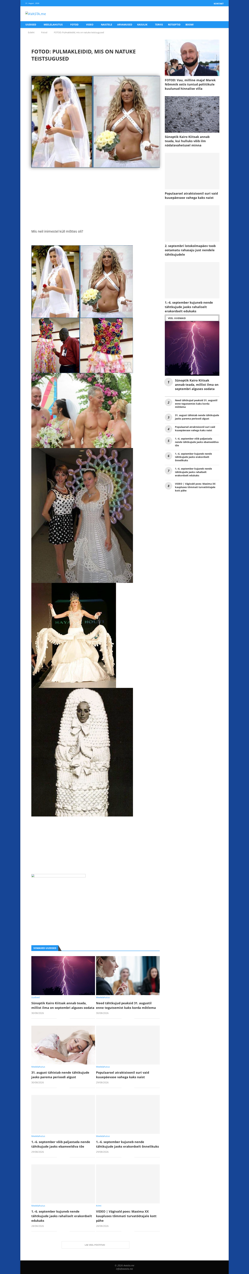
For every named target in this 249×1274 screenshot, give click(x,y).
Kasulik (142, 24)
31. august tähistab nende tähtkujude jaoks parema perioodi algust (197, 417)
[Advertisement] (95, 205)
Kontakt (219, 3)
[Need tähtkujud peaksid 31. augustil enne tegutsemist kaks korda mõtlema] (128, 975)
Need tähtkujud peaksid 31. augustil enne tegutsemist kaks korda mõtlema (196, 404)
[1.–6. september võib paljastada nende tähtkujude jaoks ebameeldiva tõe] (63, 1114)
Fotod (74, 24)
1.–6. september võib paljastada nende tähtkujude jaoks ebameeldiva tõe (197, 442)
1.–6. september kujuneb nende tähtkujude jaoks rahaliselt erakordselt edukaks (61, 1216)
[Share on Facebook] (62, 1018)
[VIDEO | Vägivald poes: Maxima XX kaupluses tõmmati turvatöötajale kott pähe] (128, 1183)
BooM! (189, 24)
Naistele (106, 24)
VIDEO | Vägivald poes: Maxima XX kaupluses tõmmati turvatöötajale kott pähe (126, 1216)
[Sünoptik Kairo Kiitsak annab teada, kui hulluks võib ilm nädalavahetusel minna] (192, 114)
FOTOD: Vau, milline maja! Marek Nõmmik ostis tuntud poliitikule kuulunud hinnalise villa (190, 84)
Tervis (159, 24)
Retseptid (174, 24)
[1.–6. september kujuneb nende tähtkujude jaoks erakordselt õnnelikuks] (128, 1114)
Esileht (31, 32)
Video (89, 24)
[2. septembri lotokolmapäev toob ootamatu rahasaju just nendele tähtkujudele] (192, 223)
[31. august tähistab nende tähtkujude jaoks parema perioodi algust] (63, 1045)
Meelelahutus (53, 24)
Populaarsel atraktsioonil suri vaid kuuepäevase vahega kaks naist (191, 195)
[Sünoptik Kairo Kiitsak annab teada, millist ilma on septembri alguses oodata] (63, 975)
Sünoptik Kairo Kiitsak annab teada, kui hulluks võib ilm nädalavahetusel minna (187, 141)
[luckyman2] (58, 876)
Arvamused (124, 24)
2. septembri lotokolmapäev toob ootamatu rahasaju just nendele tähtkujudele (190, 250)
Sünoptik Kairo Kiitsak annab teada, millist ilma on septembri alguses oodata (197, 384)
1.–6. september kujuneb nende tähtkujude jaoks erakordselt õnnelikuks (193, 457)
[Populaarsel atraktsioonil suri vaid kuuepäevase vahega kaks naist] (128, 1045)
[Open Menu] (220, 13)
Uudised (30, 24)
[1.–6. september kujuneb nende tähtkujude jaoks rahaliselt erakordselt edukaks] (63, 1183)
